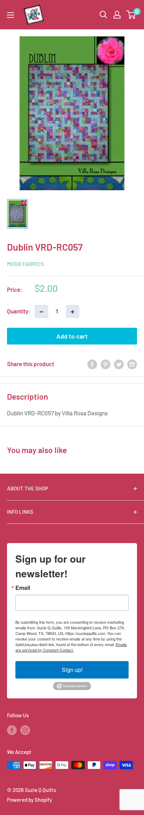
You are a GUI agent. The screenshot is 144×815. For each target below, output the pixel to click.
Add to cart (72, 336)
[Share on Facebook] (92, 364)
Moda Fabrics (25, 263)
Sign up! (72, 670)
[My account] (117, 14)
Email (22, 588)
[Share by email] (132, 364)
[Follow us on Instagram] (25, 729)
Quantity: (18, 311)
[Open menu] (10, 15)
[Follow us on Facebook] (12, 729)
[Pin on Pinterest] (105, 364)
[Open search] (103, 14)
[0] (131, 14)
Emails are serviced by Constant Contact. (71, 647)
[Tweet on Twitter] (119, 364)
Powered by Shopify (29, 800)
